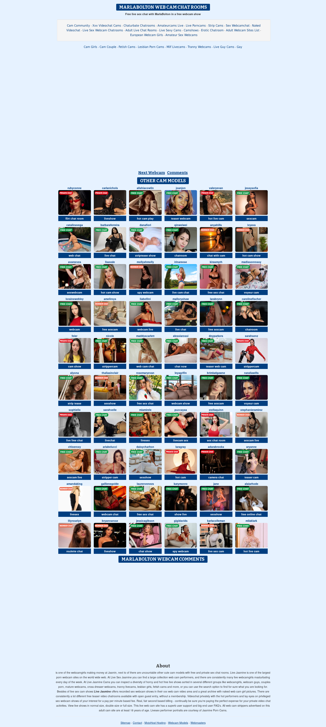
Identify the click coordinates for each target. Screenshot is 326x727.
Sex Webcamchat (238, 25)
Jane (216, 484)
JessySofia (251, 188)
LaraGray (180, 447)
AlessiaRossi (180, 336)
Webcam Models (178, 723)
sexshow (110, 403)
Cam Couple (108, 47)
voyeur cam (251, 292)
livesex (145, 440)
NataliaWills (251, 373)
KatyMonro (181, 484)
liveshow (110, 218)
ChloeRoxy (74, 447)
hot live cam (216, 218)
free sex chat (216, 292)
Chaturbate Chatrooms (139, 25)
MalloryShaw (181, 299)
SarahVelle (110, 410)
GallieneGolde (110, 484)
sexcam (251, 218)
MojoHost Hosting (155, 723)
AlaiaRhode (251, 484)
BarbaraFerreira (110, 225)
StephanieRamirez (251, 410)
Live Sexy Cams (170, 30)
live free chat (74, 440)
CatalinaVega (74, 225)
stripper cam (110, 477)
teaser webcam (180, 218)
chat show (145, 551)
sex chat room (216, 440)
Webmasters (198, 723)
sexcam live (251, 440)
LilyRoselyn (74, 521)
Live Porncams (196, 25)
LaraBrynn (216, 299)
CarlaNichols (110, 188)
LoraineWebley (75, 299)
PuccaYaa (181, 410)
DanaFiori (145, 225)
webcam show (180, 403)
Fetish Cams (127, 47)
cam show (74, 366)
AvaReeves (74, 262)
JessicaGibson (145, 521)
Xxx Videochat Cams (106, 25)
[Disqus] (163, 612)
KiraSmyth (216, 262)
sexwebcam (74, 292)
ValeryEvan (216, 188)
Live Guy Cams (224, 47)
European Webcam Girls (146, 35)
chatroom (181, 255)
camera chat (216, 477)
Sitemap (125, 723)
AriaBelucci (110, 447)
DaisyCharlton (145, 447)
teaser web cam (216, 366)
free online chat (251, 514)
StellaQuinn (216, 410)
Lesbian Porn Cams (151, 47)
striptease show (145, 255)
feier (74, 336)
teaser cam (251, 477)
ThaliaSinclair (110, 373)
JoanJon (181, 188)
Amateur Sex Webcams (181, 35)
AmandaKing (74, 484)
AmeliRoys (110, 299)
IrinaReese (180, 262)
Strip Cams (215, 25)
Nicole (110, 336)
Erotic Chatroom (212, 30)
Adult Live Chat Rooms (141, 30)
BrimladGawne (216, 373)
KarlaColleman (216, 521)
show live (181, 514)
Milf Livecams (176, 47)
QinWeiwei (180, 225)
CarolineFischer (251, 299)
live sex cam (216, 551)
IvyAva (251, 225)
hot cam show (251, 255)
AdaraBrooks (216, 447)
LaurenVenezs (145, 484)
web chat (74, 255)
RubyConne (75, 188)
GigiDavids (181, 521)
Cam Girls (90, 47)
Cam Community (78, 25)
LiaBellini (145, 299)
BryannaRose (110, 521)
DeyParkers (216, 336)
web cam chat (145, 366)
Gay (239, 47)
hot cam (180, 477)
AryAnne (251, 447)
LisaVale (110, 262)
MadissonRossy (251, 262)
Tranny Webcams (199, 47)
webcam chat (109, 514)
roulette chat (74, 551)
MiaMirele (145, 410)
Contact (137, 723)
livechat (110, 440)
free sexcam (110, 329)
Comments (177, 172)
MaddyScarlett (145, 336)
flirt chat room (74, 218)
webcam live (145, 329)
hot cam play (145, 218)
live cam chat (180, 292)
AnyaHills (216, 225)
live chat (110, 255)
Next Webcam (151, 172)
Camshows (191, 30)
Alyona (74, 373)
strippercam (110, 366)
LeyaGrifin (181, 373)
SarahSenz (251, 336)
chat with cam (216, 255)
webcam (74, 329)
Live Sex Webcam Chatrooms (103, 30)
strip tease (74, 403)
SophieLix (75, 410)
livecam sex (180, 440)
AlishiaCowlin (145, 188)
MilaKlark (251, 521)
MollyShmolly (145, 262)
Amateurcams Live (170, 25)
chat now (181, 366)
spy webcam (145, 292)
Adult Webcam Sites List (242, 30)
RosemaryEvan (145, 373)
